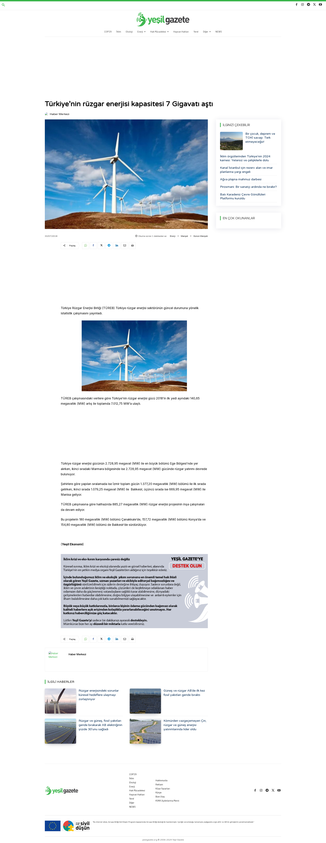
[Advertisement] (163, 62)
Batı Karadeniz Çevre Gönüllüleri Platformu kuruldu (242, 196)
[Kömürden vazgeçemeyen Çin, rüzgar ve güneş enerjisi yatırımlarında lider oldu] (145, 731)
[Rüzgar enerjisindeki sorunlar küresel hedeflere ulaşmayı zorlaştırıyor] (60, 701)
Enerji (172, 236)
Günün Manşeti (200, 236)
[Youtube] (320, 5)
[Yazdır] (132, 245)
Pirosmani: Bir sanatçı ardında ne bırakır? (248, 187)
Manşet (184, 236)
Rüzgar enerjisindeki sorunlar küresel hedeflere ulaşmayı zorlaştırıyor (99, 695)
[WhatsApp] (85, 245)
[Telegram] (308, 5)
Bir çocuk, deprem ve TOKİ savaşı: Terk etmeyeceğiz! (260, 138)
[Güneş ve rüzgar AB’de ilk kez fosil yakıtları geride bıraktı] (145, 701)
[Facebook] (296, 5)
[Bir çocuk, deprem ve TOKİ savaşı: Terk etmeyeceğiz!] (231, 141)
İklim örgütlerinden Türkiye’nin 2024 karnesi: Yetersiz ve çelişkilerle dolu (245, 158)
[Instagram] (302, 5)
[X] (314, 5)
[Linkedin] (116, 245)
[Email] (124, 245)
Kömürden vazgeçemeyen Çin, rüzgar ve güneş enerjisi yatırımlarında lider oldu (185, 725)
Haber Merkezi (59, 114)
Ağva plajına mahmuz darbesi (240, 179)
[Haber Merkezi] (47, 114)
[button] (3, 5)
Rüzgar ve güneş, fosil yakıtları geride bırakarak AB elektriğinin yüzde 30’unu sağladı (100, 725)
